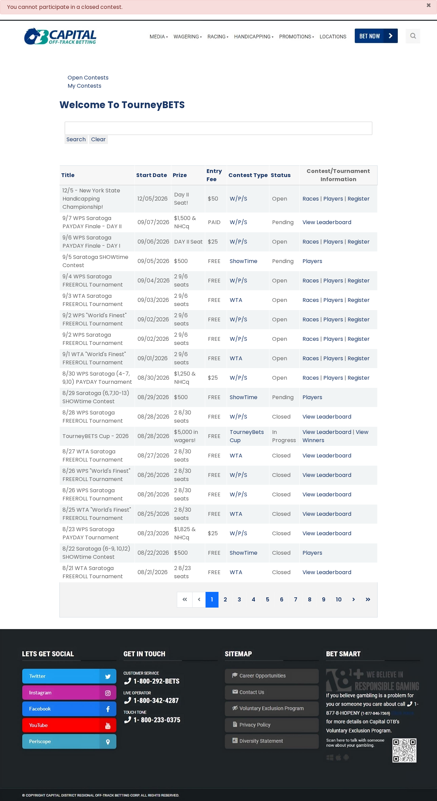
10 (339, 599)
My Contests (84, 86)
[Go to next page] (354, 600)
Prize (180, 175)
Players (333, 199)
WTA (236, 300)
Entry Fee (214, 175)
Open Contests (88, 78)
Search (76, 139)
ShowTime (243, 261)
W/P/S (238, 199)
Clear (98, 139)
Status (281, 175)
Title (67, 175)
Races (310, 199)
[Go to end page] (368, 600)
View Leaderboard (326, 222)
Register (359, 199)
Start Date (151, 175)
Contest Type (248, 175)
